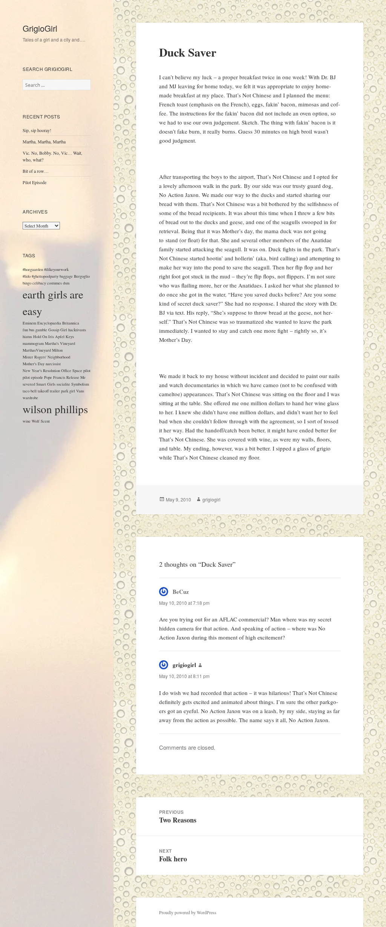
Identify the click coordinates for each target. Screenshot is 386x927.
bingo (27, 283)
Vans (80, 391)
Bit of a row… (36, 171)
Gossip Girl (57, 329)
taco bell (30, 391)
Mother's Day (33, 363)
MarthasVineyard (37, 350)
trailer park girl (62, 391)
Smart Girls (45, 384)
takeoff (43, 391)
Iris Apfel (56, 336)
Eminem (29, 323)
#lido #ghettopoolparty (40, 276)
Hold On (40, 336)
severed (29, 384)
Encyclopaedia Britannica (58, 323)
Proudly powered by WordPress (187, 912)
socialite (63, 384)
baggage (66, 276)
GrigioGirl (40, 28)
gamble (41, 329)
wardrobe (30, 397)
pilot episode (33, 377)
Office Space (71, 370)
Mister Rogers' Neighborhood (46, 357)
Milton (57, 350)
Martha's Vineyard (60, 343)
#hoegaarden (33, 269)
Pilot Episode (34, 182)
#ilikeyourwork (56, 269)
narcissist (53, 363)
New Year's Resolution (41, 370)
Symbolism (80, 384)
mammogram (33, 343)
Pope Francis (54, 377)
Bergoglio (82, 276)
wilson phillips (55, 408)
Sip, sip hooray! (37, 130)
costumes (54, 283)
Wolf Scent (41, 421)
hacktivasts (77, 329)
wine (27, 421)
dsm (66, 283)
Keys (70, 336)
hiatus (27, 336)
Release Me (76, 377)
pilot (86, 370)
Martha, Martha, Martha (44, 141)
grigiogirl (211, 499)
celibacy (39, 283)
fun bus (28, 329)
